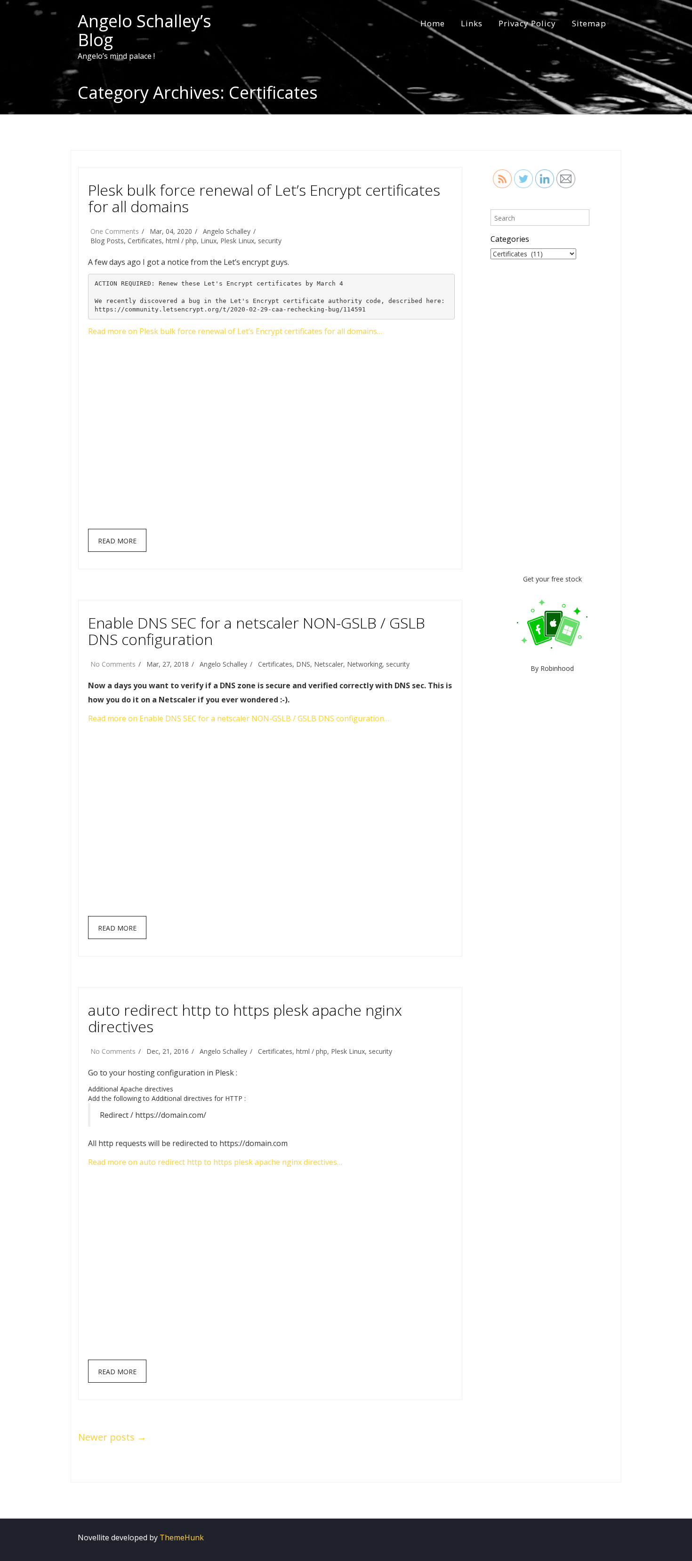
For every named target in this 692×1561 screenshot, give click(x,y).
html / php (181, 240)
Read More (117, 540)
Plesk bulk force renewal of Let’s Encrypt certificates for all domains (264, 198)
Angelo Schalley (226, 231)
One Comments (114, 231)
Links (472, 23)
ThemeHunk (182, 1537)
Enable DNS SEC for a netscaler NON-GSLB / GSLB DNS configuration (256, 631)
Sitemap (589, 23)
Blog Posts (107, 240)
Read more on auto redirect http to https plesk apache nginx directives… (215, 1162)
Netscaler (328, 664)
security (270, 240)
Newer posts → (112, 1437)
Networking (364, 664)
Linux (209, 240)
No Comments (113, 664)
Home (432, 23)
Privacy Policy (527, 23)
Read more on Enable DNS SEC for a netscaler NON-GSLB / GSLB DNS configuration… (238, 718)
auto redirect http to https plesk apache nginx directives (245, 1018)
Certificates (145, 240)
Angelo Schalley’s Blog (144, 30)
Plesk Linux (237, 240)
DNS (303, 664)
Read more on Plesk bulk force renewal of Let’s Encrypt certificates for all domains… (235, 331)
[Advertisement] (271, 437)
